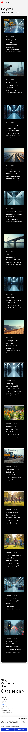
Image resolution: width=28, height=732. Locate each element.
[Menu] (25, 2)
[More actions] (22, 37)
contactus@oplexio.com (7, 712)
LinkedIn (3, 716)
